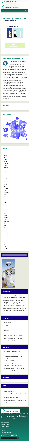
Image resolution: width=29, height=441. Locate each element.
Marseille (6, 248)
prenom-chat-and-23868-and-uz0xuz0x (13, 338)
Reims (5, 225)
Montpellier (6, 233)
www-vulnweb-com (8, 333)
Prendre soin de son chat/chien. (11, 402)
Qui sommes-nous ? (6, 432)
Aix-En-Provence (7, 202)
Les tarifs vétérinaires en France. (11, 397)
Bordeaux (6, 231)
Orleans (5, 184)
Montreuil (6, 165)
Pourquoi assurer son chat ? (10, 360)
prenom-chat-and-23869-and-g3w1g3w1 (13, 335)
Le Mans (5, 209)
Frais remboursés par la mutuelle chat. (13, 365)
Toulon (5, 219)
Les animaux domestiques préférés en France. (15, 400)
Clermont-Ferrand (7, 206)
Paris (5, 246)
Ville (4, 196)
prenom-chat (7, 330)
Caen (5, 186)
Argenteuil (6, 169)
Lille (4, 223)
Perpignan (6, 175)
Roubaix (5, 171)
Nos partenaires (5, 422)
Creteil (5, 153)
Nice (5, 240)
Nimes (5, 198)
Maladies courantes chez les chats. (12, 351)
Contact (14, 1)
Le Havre (6, 227)
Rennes (5, 229)
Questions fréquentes (6, 426)
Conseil (3, 430)
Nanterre (5, 157)
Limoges (5, 200)
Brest (5, 211)
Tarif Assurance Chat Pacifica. (11, 354)
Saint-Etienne (6, 221)
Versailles (6, 159)
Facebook (6, 1)
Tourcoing (6, 167)
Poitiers (5, 155)
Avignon (5, 161)
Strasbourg (6, 235)
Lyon (5, 244)
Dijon (5, 213)
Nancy (5, 173)
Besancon (6, 188)
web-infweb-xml (7, 327)
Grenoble (6, 217)
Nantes (5, 238)
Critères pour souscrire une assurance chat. (14, 368)
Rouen (5, 180)
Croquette (6, 325)
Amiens (5, 204)
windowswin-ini (7, 322)
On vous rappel (8, 2)
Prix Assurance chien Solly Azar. (11, 370)
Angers (5, 215)
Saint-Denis (6, 163)
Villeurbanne (6, 192)
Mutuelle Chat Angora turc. (10, 363)
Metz (5, 190)
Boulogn (5, 177)
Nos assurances (5, 424)
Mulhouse (6, 182)
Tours (5, 194)
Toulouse (6, 242)
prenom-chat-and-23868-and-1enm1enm (13, 340)
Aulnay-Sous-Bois (7, 151)
